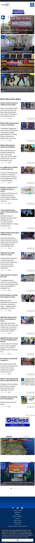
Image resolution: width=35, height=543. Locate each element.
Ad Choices (17, 514)
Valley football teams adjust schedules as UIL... (9, 233)
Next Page (29, 415)
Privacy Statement (17, 522)
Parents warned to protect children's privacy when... (9, 104)
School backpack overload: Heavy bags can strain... (9, 296)
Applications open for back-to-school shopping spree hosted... (9, 339)
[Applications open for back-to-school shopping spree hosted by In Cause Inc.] (28, 341)
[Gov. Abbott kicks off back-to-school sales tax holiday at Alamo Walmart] (28, 170)
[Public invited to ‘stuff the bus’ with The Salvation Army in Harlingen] (28, 278)
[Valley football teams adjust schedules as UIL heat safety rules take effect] (28, 236)
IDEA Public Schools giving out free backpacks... (8, 398)
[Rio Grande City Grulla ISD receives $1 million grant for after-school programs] (28, 361)
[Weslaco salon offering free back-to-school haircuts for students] (28, 382)
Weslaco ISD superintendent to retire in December (9, 124)
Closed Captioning (17, 510)
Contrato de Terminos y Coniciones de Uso (17, 526)
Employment (17, 512)
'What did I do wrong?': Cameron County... (7, 254)
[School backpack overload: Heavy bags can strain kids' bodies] (28, 298)
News (10, 118)
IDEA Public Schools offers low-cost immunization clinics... (8, 319)
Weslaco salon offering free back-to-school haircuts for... (9, 379)
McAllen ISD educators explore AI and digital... (7, 146)
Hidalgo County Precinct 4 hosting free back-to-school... (8, 189)
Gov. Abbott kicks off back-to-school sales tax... (9, 168)
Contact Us (17, 518)
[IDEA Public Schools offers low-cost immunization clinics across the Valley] (28, 320)
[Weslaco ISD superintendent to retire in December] (28, 126)
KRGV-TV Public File (17, 516)
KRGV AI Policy (17, 520)
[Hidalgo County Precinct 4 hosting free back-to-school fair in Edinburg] (28, 190)
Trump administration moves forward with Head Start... (9, 212)
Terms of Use (17, 524)
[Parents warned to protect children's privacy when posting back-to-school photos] (28, 106)
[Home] (11, 5)
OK (17, 540)
